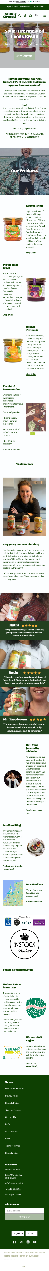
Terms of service (12, 1145)
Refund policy (11, 1153)
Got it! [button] (24, 1266)
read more (11, 1031)
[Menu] (44, 15)
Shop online (24, 56)
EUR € (31, 1233)
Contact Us (10, 1117)
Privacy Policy (11, 1095)
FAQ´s (7, 1124)
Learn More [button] (9, 1259)
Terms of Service (13, 1110)
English (17, 1233)
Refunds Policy (12, 1103)
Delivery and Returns (14, 1088)
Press (7, 1138)
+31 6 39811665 (14, 1189)
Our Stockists (11, 1131)
